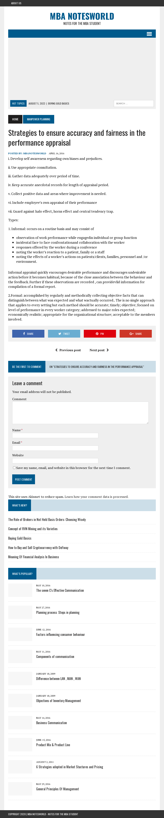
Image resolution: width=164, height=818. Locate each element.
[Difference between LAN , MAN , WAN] (20, 682)
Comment (19, 399)
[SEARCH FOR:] (134, 102)
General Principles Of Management (57, 789)
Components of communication (55, 656)
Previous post (70, 350)
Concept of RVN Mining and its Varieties (33, 528)
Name (16, 430)
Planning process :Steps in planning (57, 612)
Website (18, 455)
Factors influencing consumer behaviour (60, 634)
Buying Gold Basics (19, 538)
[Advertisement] (82, 70)
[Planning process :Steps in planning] (20, 616)
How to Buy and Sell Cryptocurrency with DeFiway (38, 547)
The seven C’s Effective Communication (60, 590)
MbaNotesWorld (34, 153)
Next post (97, 350)
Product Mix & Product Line (53, 744)
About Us (16, 3)
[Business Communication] (20, 726)
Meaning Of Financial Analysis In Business (33, 556)
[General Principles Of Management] (20, 793)
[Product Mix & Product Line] (20, 748)
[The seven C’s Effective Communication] (20, 594)
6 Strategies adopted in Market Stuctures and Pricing (69, 766)
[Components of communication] (20, 660)
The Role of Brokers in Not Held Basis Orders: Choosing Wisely (47, 519)
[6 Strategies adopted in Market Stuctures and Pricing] (20, 770)
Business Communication (51, 722)
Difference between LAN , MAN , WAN (58, 678)
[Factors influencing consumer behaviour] (20, 638)
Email (16, 442)
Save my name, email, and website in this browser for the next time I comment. (73, 468)
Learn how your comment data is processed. (96, 496)
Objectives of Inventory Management (58, 700)
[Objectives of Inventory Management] (20, 704)
